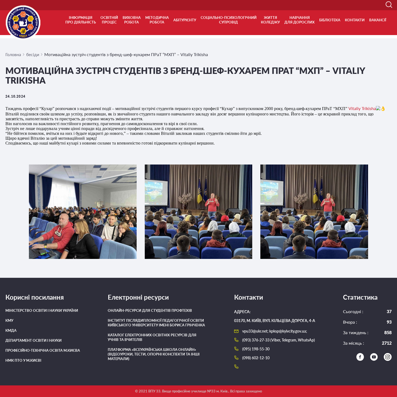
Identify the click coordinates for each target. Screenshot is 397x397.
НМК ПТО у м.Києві (23, 360)
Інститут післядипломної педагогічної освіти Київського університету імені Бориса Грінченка (156, 322)
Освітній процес (109, 19)
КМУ (9, 320)
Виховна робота (132, 19)
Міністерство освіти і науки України (41, 310)
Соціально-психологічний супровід (229, 19)
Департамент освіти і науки (33, 340)
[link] (362, 108)
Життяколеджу (270, 19)
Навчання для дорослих (299, 19)
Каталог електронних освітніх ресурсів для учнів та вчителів (152, 337)
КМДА (10, 330)
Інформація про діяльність (80, 19)
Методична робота (157, 19)
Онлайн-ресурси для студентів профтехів (150, 310)
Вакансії (377, 20)
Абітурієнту (184, 20)
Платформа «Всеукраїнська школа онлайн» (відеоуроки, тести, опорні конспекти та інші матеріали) (154, 354)
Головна (13, 54)
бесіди (32, 54)
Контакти (355, 20)
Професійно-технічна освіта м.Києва (42, 350)
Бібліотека (329, 20)
